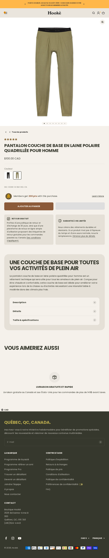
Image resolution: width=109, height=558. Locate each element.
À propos (9, 489)
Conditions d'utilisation (58, 474)
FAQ (48, 489)
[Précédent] (25, 4)
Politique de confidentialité (60, 479)
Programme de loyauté (16, 459)
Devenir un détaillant (15, 479)
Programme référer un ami (18, 464)
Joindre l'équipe (12, 484)
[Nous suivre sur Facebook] (6, 538)
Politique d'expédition (57, 459)
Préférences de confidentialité (62, 484)
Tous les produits (20, 132)
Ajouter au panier (29, 206)
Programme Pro (12, 469)
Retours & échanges (56, 464)
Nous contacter (12, 494)
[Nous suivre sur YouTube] (19, 538)
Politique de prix (54, 469)
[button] (11, 139)
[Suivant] (83, 4)
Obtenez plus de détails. (83, 236)
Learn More (98, 196)
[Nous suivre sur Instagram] (13, 538)
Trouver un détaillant (15, 474)
